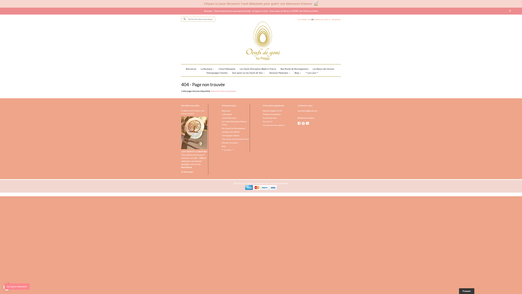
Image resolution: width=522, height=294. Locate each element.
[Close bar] (520, 1)
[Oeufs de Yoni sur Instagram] (303, 124)
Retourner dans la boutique (223, 91)
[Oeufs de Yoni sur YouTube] (307, 124)
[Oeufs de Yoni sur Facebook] (299, 124)
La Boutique (207, 69)
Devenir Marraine (270, 118)
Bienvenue (191, 69)
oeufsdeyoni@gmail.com (307, 111)
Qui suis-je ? (268, 121)
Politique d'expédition (272, 114)
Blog (297, 73)
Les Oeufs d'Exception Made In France (258, 69)
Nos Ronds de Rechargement (294, 69)
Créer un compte (322, 20)
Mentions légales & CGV (272, 111)
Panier (336, 20)
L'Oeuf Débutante (227, 69)
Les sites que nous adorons (274, 125)
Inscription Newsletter (17, 286)
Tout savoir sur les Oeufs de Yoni (247, 73)
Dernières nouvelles (190, 105)
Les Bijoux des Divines (323, 69)
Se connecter (304, 20)
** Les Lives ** (311, 73)
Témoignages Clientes (217, 73)
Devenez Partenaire (279, 73)
